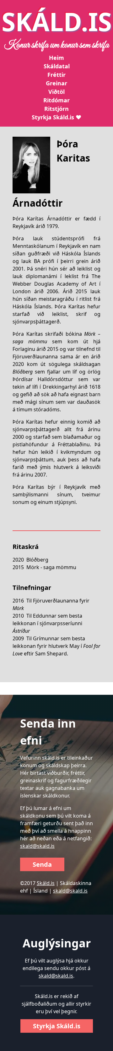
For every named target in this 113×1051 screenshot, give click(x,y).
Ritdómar (56, 100)
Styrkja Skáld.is (56, 1026)
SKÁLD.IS (57, 21)
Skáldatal (57, 66)
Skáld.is (46, 883)
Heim (56, 57)
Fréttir (56, 74)
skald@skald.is (37, 846)
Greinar (56, 83)
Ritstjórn (56, 108)
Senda (42, 864)
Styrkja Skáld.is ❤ (56, 117)
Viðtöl (56, 91)
